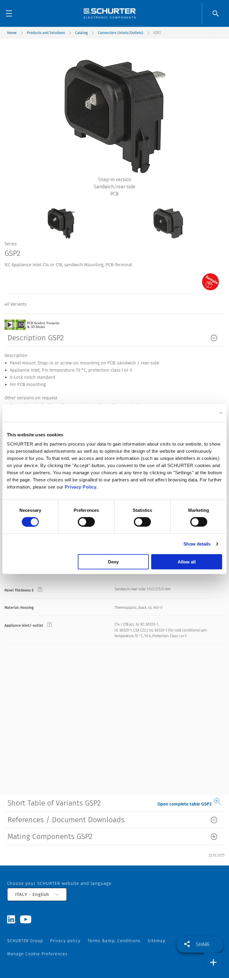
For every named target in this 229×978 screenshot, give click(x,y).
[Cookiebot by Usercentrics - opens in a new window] (196, 412)
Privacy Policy (80, 486)
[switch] (86, 521)
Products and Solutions (46, 33)
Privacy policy (65, 940)
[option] (60, 219)
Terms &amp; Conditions (114, 940)
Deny (113, 561)
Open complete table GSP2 (184, 804)
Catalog (81, 33)
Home (12, 33)
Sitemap (156, 940)
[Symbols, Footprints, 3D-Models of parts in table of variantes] (38, 324)
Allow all (187, 561)
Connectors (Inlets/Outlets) (120, 33)
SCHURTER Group (25, 940)
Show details (197, 543)
